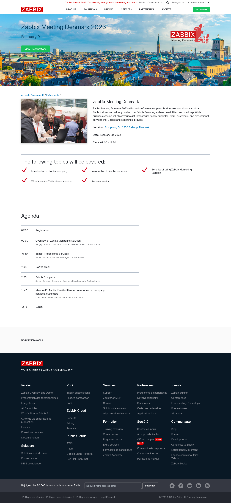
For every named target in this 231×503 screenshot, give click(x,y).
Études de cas (29, 458)
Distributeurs (144, 403)
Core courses (110, 434)
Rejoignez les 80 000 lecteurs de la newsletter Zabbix (51, 485)
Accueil (25, 95)
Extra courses (111, 444)
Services (109, 385)
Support (107, 392)
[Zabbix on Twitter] (172, 485)
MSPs (142, 2)
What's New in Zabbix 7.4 (35, 413)
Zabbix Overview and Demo (37, 392)
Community (153, 2)
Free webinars (179, 408)
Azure (70, 448)
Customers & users (147, 453)
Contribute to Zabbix (182, 444)
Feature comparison (78, 397)
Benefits (71, 418)
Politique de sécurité (33, 497)
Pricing (71, 385)
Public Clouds (76, 436)
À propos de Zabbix (148, 434)
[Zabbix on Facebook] (180, 485)
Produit (26, 385)
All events (176, 413)
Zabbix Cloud (76, 411)
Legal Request (107, 497)
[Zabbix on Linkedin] (198, 485)
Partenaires (145, 385)
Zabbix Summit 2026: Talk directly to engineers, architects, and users (101, 2)
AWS (70, 443)
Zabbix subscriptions (78, 392)
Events (176, 385)
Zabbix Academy (112, 455)
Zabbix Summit (179, 392)
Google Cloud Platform (80, 453)
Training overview (113, 429)
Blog (173, 429)
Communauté (37, 95)
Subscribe (150, 485)
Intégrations (28, 403)
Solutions (28, 446)
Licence (25, 427)
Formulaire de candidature (117, 449)
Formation (110, 422)
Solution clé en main (114, 408)
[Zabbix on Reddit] (189, 485)
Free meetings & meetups (185, 403)
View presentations (36, 49)
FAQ (69, 403)
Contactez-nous (146, 429)
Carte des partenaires (149, 408)
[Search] (167, 2)
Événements (52, 95)
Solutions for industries (34, 453)
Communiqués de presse (151, 448)
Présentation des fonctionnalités (39, 397)
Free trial (71, 428)
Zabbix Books (179, 463)
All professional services (117, 413)
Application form (146, 413)
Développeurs (179, 439)
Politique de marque (148, 458)
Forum (175, 434)
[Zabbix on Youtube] (207, 485)
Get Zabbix (201, 9)
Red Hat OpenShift (77, 459)
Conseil (107, 403)
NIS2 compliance (31, 463)
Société (142, 422)
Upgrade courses (113, 439)
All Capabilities (29, 408)
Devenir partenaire (147, 397)
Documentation (30, 437)
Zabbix (32, 9)
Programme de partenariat (152, 392)
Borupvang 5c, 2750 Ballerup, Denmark (127, 127)
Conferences (178, 397)
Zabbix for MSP (112, 397)
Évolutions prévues (32, 432)
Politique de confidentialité (60, 497)
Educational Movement (184, 449)
